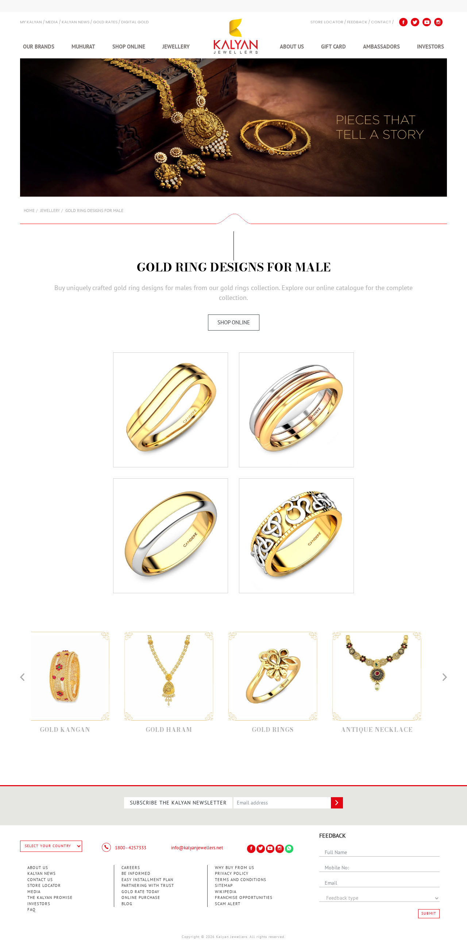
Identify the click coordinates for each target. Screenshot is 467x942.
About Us (292, 46)
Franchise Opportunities (244, 897)
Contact (381, 22)
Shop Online (128, 46)
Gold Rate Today (140, 891)
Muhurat (83, 46)
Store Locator (44, 885)
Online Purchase (140, 897)
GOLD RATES (105, 22)
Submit (428, 913)
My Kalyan (31, 22)
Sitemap (224, 885)
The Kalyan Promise (50, 897)
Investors (430, 46)
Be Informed (135, 873)
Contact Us (40, 879)
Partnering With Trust (147, 885)
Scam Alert (227, 904)
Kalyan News (75, 22)
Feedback (357, 22)
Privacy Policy (231, 873)
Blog (126, 904)
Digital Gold (135, 22)
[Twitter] (415, 22)
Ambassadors (381, 46)
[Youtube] (426, 22)
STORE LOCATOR (326, 22)
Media (52, 22)
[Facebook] (403, 22)
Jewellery (176, 46)
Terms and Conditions (240, 879)
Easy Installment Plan (147, 879)
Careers (130, 867)
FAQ (31, 909)
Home (29, 210)
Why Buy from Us (234, 867)
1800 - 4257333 (130, 848)
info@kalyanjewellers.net (197, 848)
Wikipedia (225, 891)
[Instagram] (438, 22)
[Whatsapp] (289, 849)
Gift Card (333, 46)
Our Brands (38, 46)
